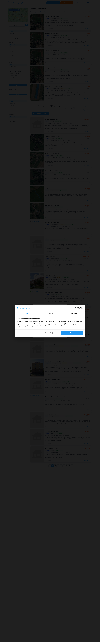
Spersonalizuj (49, 333)
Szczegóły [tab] (50, 313)
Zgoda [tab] (26, 313)
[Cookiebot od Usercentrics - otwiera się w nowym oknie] (76, 308)
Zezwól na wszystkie (72, 333)
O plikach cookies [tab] (73, 313)
